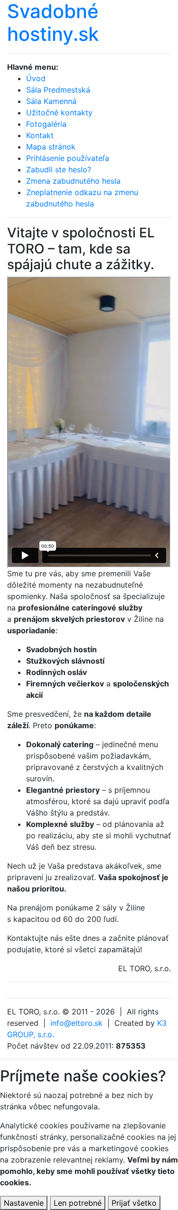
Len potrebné (78, 1203)
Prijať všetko (134, 1203)
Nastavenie (24, 1203)
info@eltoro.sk (76, 1023)
